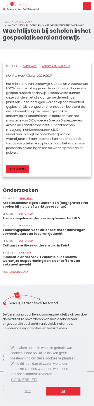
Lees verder (17, 169)
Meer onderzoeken (16, 272)
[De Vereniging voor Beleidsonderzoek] (21, 6)
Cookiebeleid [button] (24, 380)
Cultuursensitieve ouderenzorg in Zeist (36, 245)
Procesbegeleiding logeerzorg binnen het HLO (41, 218)
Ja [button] (63, 391)
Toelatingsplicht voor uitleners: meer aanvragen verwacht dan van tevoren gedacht (44, 232)
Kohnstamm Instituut (56, 66)
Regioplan (26, 198)
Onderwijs (30, 66)
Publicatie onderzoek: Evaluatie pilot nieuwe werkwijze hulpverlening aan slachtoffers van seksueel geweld (41, 261)
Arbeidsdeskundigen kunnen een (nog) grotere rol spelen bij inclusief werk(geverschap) (45, 205)
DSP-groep (26, 213)
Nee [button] (27, 391)
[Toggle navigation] (87, 6)
